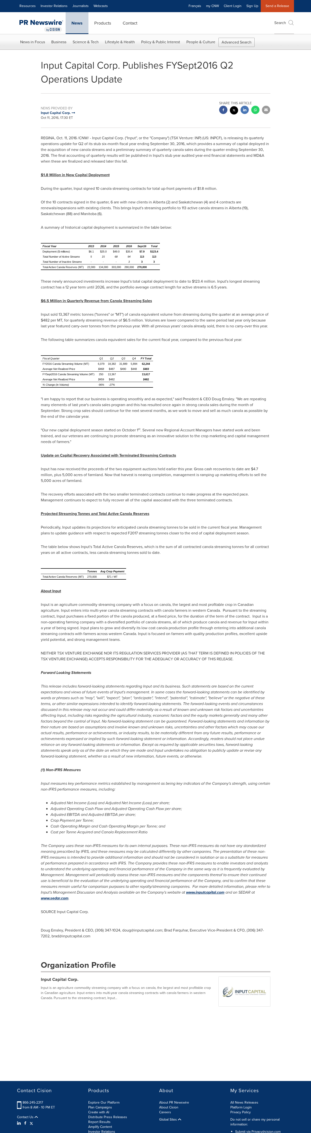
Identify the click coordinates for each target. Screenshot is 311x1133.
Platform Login (241, 1107)
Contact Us (26, 1117)
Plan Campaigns (100, 1107)
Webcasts (101, 6)
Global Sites (168, 1119)
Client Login (233, 6)
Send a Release (277, 6)
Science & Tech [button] (86, 42)
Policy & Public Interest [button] (160, 42)
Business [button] (58, 42)
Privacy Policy (240, 1112)
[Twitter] (31, 1123)
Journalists (80, 6)
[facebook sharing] (223, 110)
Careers (165, 1112)
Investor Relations (54, 6)
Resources (27, 6)
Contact (130, 23)
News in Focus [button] (32, 42)
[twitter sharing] (234, 111)
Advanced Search (236, 42)
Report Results (99, 1121)
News (77, 23)
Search (280, 23)
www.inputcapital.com (205, 892)
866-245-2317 (33, 1102)
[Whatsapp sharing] (255, 110)
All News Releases (244, 1102)
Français (195, 6)
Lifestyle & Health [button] (120, 42)
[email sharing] (266, 110)
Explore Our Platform (104, 1102)
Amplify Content (100, 1126)
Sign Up (252, 6)
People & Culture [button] (200, 42)
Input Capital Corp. (59, 979)
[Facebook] (25, 1123)
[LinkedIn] (19, 1123)
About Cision (168, 1107)
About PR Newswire (174, 1102)
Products (102, 23)
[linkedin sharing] (245, 110)
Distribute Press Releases (107, 1117)
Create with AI (98, 1112)
